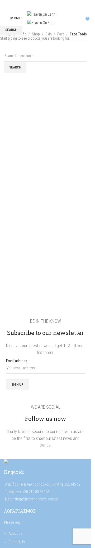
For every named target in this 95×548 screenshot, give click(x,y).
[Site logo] (41, 14)
